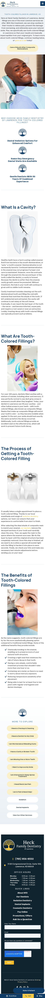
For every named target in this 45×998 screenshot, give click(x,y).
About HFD (22, 893)
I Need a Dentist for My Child (22, 736)
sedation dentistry (30, 516)
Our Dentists (22, 896)
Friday (12, 885)
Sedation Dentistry (22, 900)
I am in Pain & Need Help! (22, 792)
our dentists (26, 528)
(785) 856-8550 (24, 858)
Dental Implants (22, 807)
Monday (13, 876)
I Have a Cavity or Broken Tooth (22, 751)
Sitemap (38, 980)
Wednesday (14, 880)
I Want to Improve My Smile (22, 767)
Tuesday (13, 878)
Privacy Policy (22, 982)
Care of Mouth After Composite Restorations (22, 48)
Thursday (14, 883)
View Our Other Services (22, 815)
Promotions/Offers (22, 915)
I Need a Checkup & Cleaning (22, 728)
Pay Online (22, 912)
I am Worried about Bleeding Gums (22, 744)
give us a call (20, 40)
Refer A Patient (29, 990)
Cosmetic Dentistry (22, 908)
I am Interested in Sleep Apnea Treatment (22, 775)
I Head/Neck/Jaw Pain (22, 784)
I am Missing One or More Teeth (22, 759)
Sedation (22, 800)
